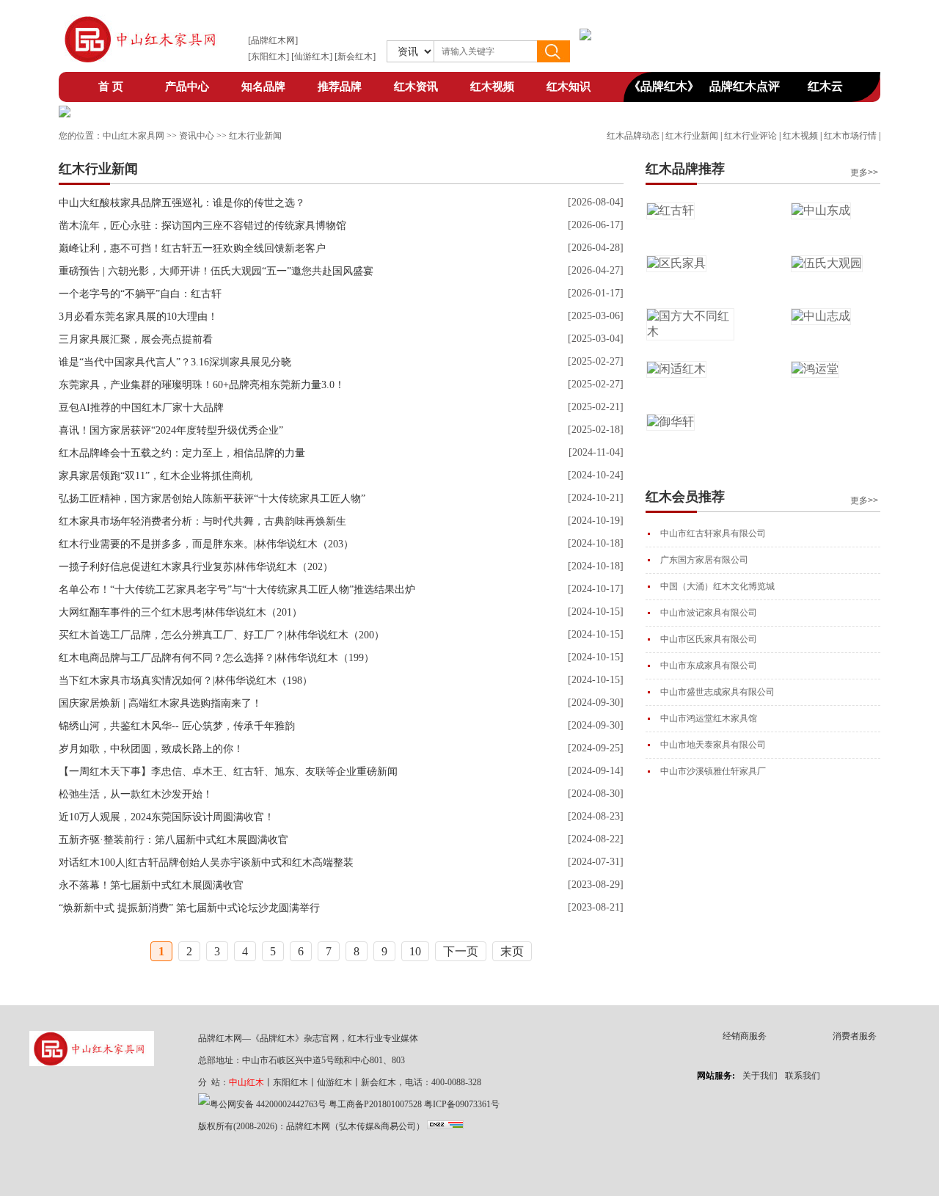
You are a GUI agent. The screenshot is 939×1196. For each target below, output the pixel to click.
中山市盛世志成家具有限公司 (717, 692)
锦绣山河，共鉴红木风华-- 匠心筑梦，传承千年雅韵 (177, 726)
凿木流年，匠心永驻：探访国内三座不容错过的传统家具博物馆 (202, 225)
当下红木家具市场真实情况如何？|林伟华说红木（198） (186, 680)
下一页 (460, 951)
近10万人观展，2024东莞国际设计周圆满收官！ (166, 817)
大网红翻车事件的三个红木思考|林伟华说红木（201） (180, 612)
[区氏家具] (676, 263)
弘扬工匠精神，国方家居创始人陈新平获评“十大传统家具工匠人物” (212, 498)
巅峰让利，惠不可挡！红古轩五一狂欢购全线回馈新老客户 (192, 248)
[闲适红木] (676, 368)
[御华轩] (670, 421)
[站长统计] (445, 1126)
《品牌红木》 (664, 86)
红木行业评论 (750, 136)
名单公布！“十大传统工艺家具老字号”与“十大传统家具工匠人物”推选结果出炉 (237, 589)
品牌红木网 (273, 40)
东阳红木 (268, 56)
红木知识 (569, 86)
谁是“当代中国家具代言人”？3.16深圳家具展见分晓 (175, 362)
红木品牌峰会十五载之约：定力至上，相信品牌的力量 (182, 453)
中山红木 (246, 1082)
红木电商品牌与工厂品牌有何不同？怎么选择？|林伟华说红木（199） (216, 657)
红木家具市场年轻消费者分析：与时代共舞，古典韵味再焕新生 (202, 521)
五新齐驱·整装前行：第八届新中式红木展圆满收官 (173, 839)
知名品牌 (263, 86)
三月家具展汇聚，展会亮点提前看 (136, 339)
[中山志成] (821, 316)
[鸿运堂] (815, 368)
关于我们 (760, 1076)
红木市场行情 (850, 136)
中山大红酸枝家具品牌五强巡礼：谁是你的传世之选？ (182, 202)
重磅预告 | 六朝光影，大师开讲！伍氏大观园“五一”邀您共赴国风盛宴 (216, 271)
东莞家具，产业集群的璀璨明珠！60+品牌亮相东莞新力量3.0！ (202, 384)
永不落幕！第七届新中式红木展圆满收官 (151, 885)
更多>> (864, 172)
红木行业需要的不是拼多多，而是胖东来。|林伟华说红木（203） (206, 544)
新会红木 (355, 56)
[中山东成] (821, 210)
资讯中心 (196, 136)
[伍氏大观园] (827, 263)
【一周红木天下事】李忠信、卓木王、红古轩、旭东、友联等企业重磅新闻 (228, 771)
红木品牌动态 (633, 136)
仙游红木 (311, 56)
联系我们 (802, 1076)
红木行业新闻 (691, 136)
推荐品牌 (340, 86)
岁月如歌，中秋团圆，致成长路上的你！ (151, 748)
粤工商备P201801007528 (375, 1104)
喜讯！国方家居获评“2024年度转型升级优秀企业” (171, 430)
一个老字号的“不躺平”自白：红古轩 (140, 293)
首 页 (110, 86)
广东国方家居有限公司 (704, 560)
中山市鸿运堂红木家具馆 (708, 718)
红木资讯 (416, 86)
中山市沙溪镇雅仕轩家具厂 (713, 771)
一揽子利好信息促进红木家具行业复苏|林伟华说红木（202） (196, 566)
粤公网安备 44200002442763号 (268, 1104)
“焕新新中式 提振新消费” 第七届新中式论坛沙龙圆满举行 (189, 908)
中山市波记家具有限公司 (708, 613)
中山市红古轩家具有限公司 (713, 533)
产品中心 (187, 86)
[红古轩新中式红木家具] (64, 113)
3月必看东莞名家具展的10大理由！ (138, 316)
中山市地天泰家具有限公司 (713, 745)
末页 (512, 951)
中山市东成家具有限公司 (708, 665)
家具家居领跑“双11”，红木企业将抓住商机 (155, 475)
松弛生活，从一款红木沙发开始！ (136, 794)
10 (415, 951)
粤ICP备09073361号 (462, 1104)
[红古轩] (670, 210)
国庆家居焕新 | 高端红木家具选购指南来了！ (160, 703)
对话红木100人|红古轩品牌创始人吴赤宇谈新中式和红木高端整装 (206, 862)
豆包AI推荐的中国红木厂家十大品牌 (141, 407)
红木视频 (492, 86)
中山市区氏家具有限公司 (708, 639)
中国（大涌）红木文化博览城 (717, 586)
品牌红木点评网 (744, 90)
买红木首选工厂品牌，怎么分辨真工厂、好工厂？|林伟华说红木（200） (221, 635)
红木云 (825, 86)
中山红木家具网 (133, 136)
